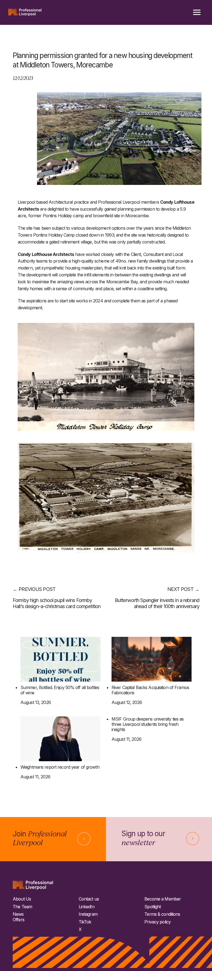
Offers (18, 919)
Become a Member (162, 899)
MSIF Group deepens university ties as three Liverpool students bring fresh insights (148, 724)
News (18, 914)
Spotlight (152, 906)
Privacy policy (157, 922)
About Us (22, 899)
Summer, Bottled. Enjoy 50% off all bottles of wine (59, 690)
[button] (197, 12)
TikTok (85, 922)
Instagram (88, 914)
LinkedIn (86, 906)
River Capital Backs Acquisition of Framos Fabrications (150, 690)
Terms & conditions (162, 914)
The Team (22, 906)
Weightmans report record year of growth (59, 767)
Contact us (89, 899)
